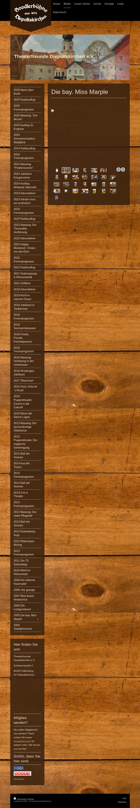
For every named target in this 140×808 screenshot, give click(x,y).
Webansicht (122, 802)
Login (124, 798)
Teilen (20, 768)
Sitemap (31, 799)
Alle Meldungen (19, 779)
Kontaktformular (22, 741)
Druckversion (22, 799)
